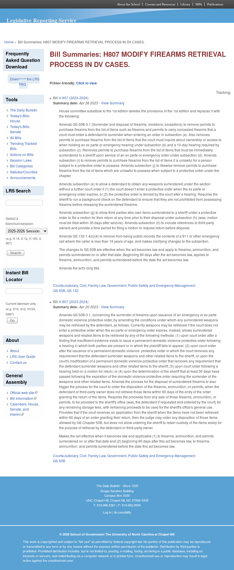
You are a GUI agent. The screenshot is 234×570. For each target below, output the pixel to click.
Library (185, 4)
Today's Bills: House (20, 118)
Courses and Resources (160, 4)
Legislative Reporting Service (41, 20)
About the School (128, 4)
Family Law (97, 285)
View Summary (112, 102)
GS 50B (59, 290)
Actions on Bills (22, 154)
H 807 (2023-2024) (73, 97)
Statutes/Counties (23, 171)
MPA (198, 4)
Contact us (18, 362)
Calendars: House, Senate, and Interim (24, 409)
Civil (83, 285)
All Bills (15, 137)
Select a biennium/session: (20, 221)
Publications (215, 4)
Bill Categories (21, 165)
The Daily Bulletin (23, 109)
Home (9, 41)
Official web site (24, 392)
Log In (107, 512)
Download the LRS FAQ (24, 81)
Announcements (22, 177)
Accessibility (122, 512)
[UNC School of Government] (51, 4)
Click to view (86, 83)
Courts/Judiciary (65, 285)
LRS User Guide (22, 356)
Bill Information (23, 398)
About (14, 350)
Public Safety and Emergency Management (161, 285)
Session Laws (21, 160)
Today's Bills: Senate (20, 129)
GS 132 (72, 290)
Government (116, 285)
